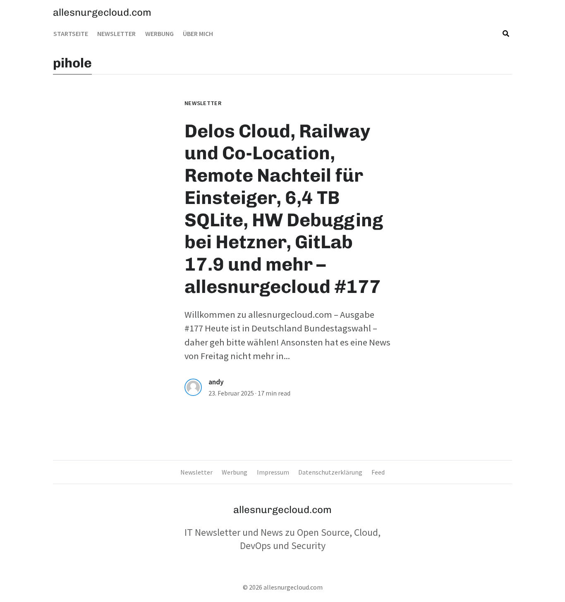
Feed (378, 472)
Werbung (159, 33)
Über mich (198, 33)
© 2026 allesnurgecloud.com (283, 587)
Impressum (273, 472)
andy (216, 381)
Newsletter (116, 33)
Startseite (70, 33)
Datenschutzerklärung (330, 472)
